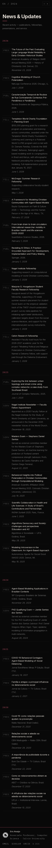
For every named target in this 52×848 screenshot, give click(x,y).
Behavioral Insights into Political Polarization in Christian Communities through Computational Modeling (29, 478)
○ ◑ (46, 3)
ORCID (26, 844)
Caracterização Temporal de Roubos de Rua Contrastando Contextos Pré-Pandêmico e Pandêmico (29, 97)
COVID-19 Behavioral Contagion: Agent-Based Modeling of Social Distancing (27, 661)
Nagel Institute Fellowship (24, 268)
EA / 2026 (10, 4)
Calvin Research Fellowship (25, 336)
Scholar (16, 844)
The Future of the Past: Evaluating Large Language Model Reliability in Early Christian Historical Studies (28, 52)
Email (6, 844)
